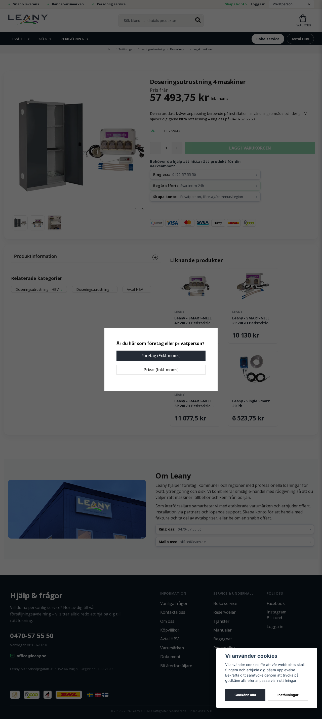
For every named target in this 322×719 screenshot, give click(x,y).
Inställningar (288, 695)
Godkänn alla (245, 695)
